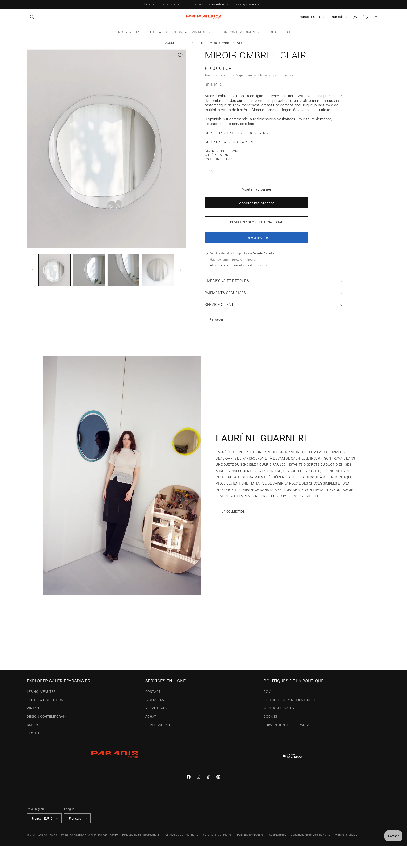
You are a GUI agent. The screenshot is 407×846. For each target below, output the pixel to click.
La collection (233, 511)
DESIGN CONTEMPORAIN (47, 716)
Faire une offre (256, 239)
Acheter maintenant (256, 203)
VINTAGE (34, 708)
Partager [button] (216, 319)
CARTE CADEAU (157, 725)
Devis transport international (256, 222)
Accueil (171, 43)
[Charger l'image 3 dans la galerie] (123, 270)
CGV (267, 691)
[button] (32, 17)
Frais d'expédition (239, 75)
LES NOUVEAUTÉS (41, 691)
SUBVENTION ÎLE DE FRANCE (287, 725)
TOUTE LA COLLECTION (45, 700)
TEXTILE (33, 733)
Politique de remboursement (140, 834)
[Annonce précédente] (28, 4)
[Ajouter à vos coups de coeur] (180, 55)
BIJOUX (33, 725)
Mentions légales (346, 834)
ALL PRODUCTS (193, 43)
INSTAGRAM (155, 700)
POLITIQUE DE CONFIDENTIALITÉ (290, 700)
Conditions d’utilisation (217, 834)
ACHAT (150, 716)
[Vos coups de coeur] (365, 17)
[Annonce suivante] (378, 4)
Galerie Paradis (48, 835)
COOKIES (271, 716)
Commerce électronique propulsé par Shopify (88, 835)
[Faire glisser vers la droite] (180, 270)
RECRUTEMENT (157, 708)
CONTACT (153, 691)
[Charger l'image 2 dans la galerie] (89, 270)
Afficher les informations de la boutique (241, 265)
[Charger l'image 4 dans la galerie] (158, 270)
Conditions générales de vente (310, 834)
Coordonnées (277, 834)
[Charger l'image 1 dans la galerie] (54, 270)
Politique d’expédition (251, 834)
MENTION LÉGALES (279, 708)
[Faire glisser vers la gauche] (32, 270)
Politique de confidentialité (181, 834)
